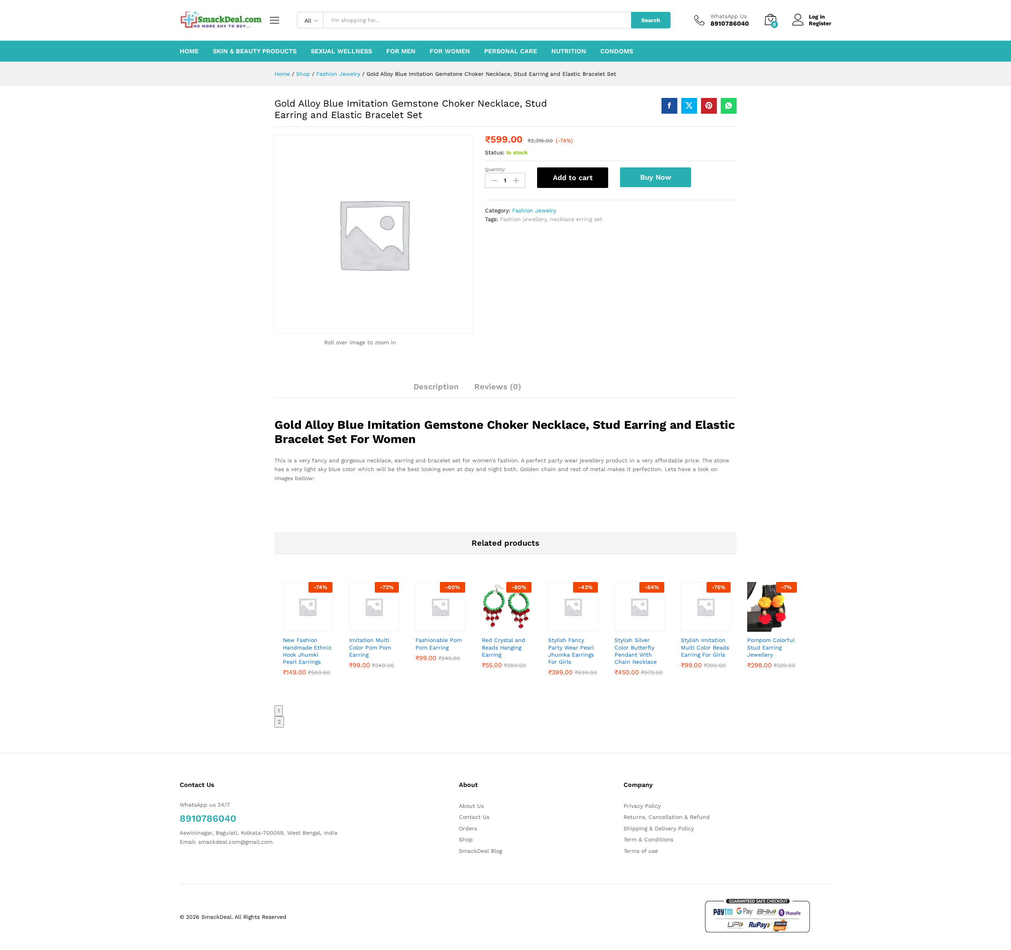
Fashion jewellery (523, 219)
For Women (450, 51)
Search (650, 20)
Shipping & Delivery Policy (659, 828)
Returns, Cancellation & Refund (667, 817)
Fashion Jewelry (534, 210)
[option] (307, 639)
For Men (400, 51)
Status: (494, 152)
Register (820, 23)
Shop (466, 839)
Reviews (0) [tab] (497, 387)
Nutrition (568, 51)
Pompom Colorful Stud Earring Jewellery (771, 647)
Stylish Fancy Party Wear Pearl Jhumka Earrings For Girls (571, 651)
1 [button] (279, 711)
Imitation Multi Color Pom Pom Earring (370, 647)
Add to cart (573, 177)
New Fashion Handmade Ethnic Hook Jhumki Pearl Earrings (307, 651)
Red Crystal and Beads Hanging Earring (503, 647)
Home (189, 51)
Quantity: (495, 169)
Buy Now (655, 177)
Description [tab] (436, 387)
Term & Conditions (648, 839)
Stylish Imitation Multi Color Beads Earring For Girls (705, 647)
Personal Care (510, 51)
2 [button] (279, 722)
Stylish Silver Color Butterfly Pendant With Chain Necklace (635, 651)
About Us (471, 806)
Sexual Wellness (341, 51)
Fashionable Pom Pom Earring (438, 643)
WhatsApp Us (728, 16)
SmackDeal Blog (480, 851)
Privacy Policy (642, 806)
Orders (468, 828)
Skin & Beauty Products (255, 51)
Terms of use (641, 851)
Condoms (616, 51)
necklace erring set (576, 219)
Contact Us (474, 817)
